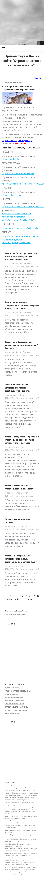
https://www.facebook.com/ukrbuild (18, 173)
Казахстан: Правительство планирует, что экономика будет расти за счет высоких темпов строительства (21, 794)
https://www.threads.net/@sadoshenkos (20, 236)
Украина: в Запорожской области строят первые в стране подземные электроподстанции (20, 799)
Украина (9, 447)
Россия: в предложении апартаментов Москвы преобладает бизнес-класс (18, 387)
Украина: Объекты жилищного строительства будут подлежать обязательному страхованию (21, 850)
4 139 (36, 596)
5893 (29, 599)
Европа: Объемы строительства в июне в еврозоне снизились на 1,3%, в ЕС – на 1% (20, 840)
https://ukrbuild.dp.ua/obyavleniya (17, 140)
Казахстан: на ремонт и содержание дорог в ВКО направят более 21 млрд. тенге (22, 305)
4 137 (20, 596)
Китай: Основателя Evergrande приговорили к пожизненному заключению (19, 845)
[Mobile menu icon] (3, 48)
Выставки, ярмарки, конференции (15, 614)
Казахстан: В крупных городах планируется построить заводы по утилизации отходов (21, 859)
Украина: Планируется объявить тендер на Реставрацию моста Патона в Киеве (18, 822)
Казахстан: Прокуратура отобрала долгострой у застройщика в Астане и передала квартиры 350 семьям (20, 811)
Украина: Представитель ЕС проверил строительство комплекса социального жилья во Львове (21, 854)
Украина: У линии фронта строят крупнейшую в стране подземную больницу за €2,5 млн (22, 817)
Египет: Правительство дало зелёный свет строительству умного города (18, 873)
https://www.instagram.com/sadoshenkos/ (21, 228)
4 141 (17, 599)
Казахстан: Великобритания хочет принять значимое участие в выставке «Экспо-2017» (21, 256)
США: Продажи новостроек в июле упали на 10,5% (20, 790)
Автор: (23, 263)
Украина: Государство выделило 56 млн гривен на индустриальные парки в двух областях (20, 836)
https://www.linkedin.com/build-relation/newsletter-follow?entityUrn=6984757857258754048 (17, 216)
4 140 (9, 599)
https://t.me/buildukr (11, 159)
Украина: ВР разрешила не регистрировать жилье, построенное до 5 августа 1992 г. (21, 559)
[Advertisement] (22, 22)
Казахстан (9, 263)
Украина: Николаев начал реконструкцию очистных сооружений (20, 831)
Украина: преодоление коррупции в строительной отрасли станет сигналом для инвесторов (22, 440)
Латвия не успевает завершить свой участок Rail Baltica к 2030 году (20, 826)
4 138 (28, 596)
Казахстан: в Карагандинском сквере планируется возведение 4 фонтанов (21, 345)
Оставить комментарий (27, 267)
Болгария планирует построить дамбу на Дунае (19, 802)
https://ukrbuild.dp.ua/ (11, 195)
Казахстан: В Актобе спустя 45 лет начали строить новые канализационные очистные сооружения (20, 868)
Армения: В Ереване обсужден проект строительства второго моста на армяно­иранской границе (21, 787)
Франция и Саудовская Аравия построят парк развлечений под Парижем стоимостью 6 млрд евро (21, 806)
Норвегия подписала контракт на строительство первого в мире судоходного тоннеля (19, 863)
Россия (8, 395)
